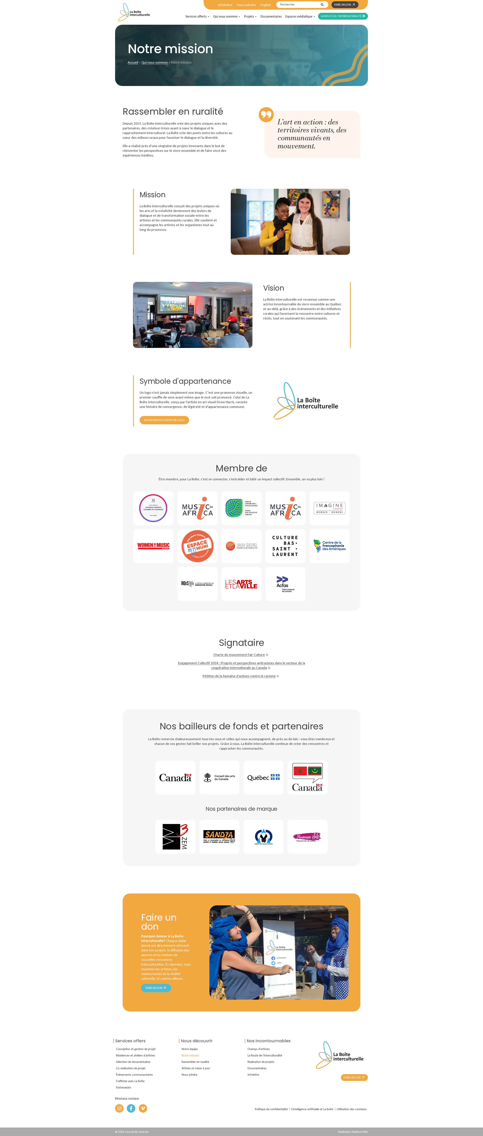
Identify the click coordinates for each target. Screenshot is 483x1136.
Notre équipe (190, 1049)
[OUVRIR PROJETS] (256, 17)
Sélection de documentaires (133, 1062)
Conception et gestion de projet (136, 1049)
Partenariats (123, 1087)
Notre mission (190, 1055)
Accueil (133, 62)
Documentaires (257, 1068)
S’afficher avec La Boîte (130, 1081)
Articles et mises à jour (196, 1068)
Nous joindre (246, 5)
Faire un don (154, 988)
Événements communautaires (134, 1074)
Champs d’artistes (259, 1049)
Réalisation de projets (261, 1062)
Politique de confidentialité (271, 1109)
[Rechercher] (324, 4)
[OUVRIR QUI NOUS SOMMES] (239, 17)
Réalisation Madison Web (353, 1132)
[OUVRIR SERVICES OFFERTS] (208, 17)
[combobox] (298, 4)
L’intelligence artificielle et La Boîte (312, 1109)
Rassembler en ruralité (195, 1062)
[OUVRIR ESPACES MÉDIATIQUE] (314, 17)
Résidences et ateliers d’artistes (135, 1055)
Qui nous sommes (155, 62)
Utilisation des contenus (352, 1109)
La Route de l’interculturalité (265, 1055)
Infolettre (225, 5)
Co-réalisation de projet (130, 1068)
